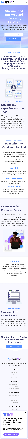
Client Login (14, 400)
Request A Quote (13, 34)
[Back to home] (7, 2)
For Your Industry (14, 384)
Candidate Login (14, 402)
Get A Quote (14, 346)
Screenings (14, 377)
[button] (26, 2)
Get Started (13, 39)
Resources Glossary (14, 395)
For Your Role (14, 386)
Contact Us (14, 409)
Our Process (14, 372)
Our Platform (14, 374)
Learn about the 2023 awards (11, 434)
